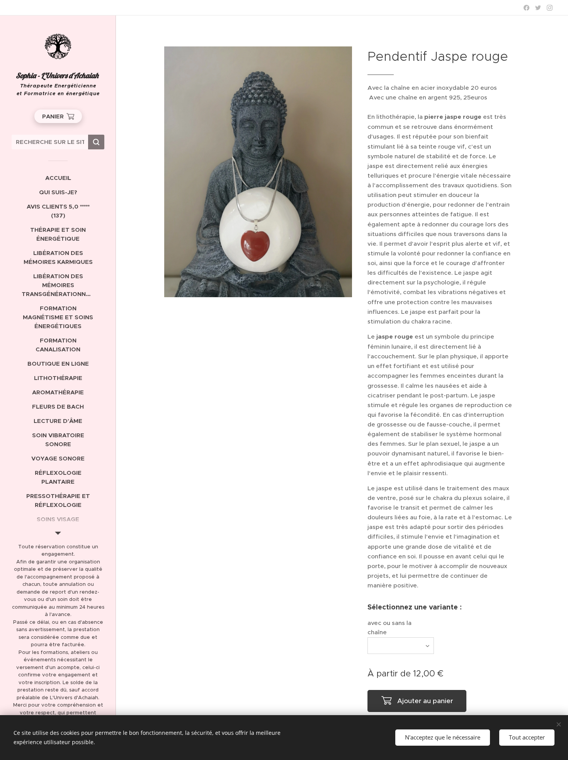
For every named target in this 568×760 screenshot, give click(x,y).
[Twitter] (538, 7)
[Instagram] (549, 7)
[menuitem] (58, 177)
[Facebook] (526, 7)
